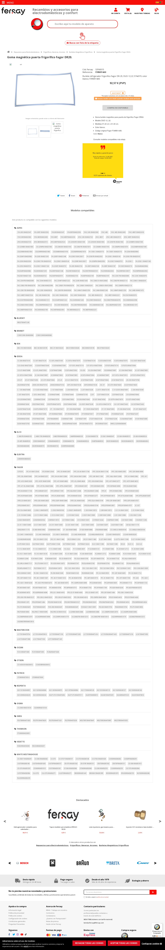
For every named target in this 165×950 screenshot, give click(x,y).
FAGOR (20, 467)
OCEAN (20, 647)
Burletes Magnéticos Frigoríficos (81, 52)
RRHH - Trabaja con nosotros (56, 910)
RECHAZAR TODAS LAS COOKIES (89, 943)
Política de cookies (15, 916)
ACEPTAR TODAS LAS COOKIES (123, 943)
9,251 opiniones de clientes (103, 175)
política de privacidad (103, 897)
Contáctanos (50, 916)
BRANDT (20, 331)
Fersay (13, 11)
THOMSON (21, 729)
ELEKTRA (20, 454)
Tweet (62, 196)
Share (73, 196)
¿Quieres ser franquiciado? (56, 918)
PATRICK (20, 673)
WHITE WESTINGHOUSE (27, 754)
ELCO (19, 432)
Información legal (15, 910)
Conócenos (50, 913)
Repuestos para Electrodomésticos (26, 52)
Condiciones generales (17, 921)
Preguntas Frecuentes (17, 924)
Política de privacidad (16, 913)
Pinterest (85, 196)
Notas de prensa (52, 921)
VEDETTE (21, 741)
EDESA (19, 356)
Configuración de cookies (18, 918)
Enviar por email (102, 196)
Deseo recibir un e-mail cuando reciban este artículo (119, 98)
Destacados (82, 800)
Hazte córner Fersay (53, 924)
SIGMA (20, 703)
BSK (18, 343)
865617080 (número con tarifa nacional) (98, 919)
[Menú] (161, 924)
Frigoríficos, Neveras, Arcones (54, 52)
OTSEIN (20, 660)
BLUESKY (21, 318)
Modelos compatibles (82, 210)
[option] (45, 90)
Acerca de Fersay (54, 906)
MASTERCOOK (23, 630)
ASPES (19, 228)
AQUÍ (26, 946)
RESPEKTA (21, 686)
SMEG (19, 716)
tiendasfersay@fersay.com (94, 923)
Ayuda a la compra (17, 906)
